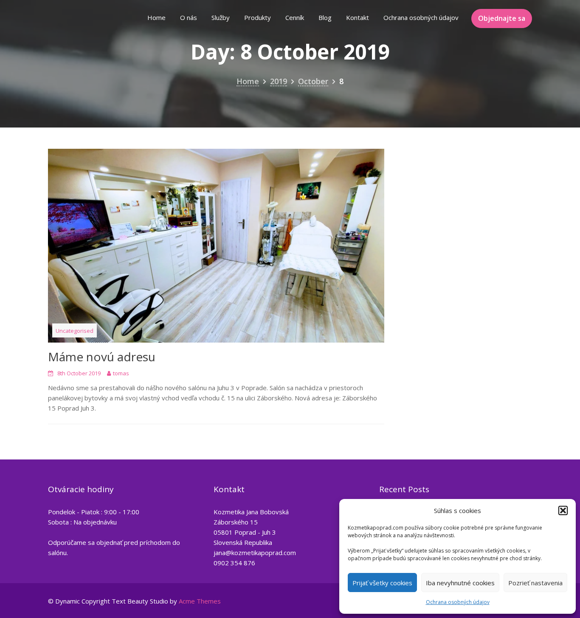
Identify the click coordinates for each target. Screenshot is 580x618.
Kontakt (357, 17)
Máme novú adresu (101, 357)
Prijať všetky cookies (382, 582)
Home (156, 17)
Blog (325, 17)
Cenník (294, 17)
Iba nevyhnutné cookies (460, 582)
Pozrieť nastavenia (535, 582)
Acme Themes (200, 601)
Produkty (257, 17)
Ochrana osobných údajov (458, 602)
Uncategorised (74, 331)
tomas (121, 373)
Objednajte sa (501, 18)
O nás (188, 17)
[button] (563, 510)
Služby (220, 17)
